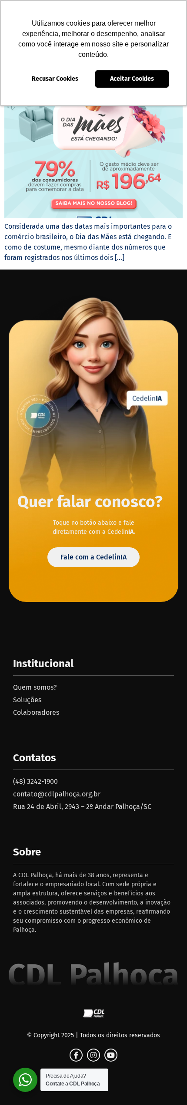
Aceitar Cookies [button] (132, 78)
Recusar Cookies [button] (55, 78)
